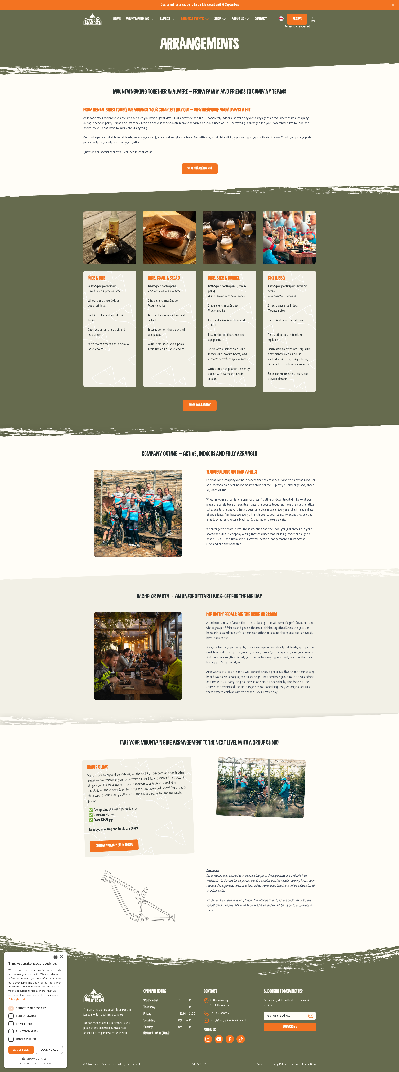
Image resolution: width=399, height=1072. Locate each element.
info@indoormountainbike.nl (228, 1020)
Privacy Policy (278, 1064)
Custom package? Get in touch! (114, 845)
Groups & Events (192, 19)
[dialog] (35, 1010)
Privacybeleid (16, 999)
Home (117, 19)
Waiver (261, 1064)
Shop (217, 19)
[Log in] (313, 19)
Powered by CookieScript (35, 1063)
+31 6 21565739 (219, 1013)
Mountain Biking (137, 19)
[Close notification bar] (393, 5)
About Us (238, 19)
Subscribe (290, 1027)
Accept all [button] (21, 1050)
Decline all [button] (49, 1050)
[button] (35, 1059)
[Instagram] (208, 1039)
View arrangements (199, 168)
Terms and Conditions (303, 1064)
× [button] (61, 956)
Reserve (297, 19)
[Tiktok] (240, 1039)
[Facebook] (230, 1039)
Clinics (165, 19)
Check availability (200, 405)
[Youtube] (219, 1039)
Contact (261, 19)
